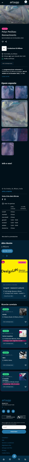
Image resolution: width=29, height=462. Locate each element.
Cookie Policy (6, 453)
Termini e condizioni (8, 443)
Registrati (14, 431)
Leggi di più (5, 76)
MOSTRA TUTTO (7, 251)
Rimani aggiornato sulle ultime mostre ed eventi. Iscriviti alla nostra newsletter (13, 423)
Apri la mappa (7, 191)
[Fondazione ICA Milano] (4, 48)
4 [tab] (17, 22)
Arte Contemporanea (7, 63)
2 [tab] (14, 22)
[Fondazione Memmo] (23, 333)
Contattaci (5, 437)
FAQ (3, 440)
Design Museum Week (8, 296)
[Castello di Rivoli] (23, 376)
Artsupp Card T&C (7, 448)
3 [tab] (15, 22)
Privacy (4, 450)
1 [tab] (12, 22)
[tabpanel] (14, 14)
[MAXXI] (23, 355)
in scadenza (22, 262)
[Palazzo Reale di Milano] (23, 311)
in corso (6, 309)
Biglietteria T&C (6, 445)
